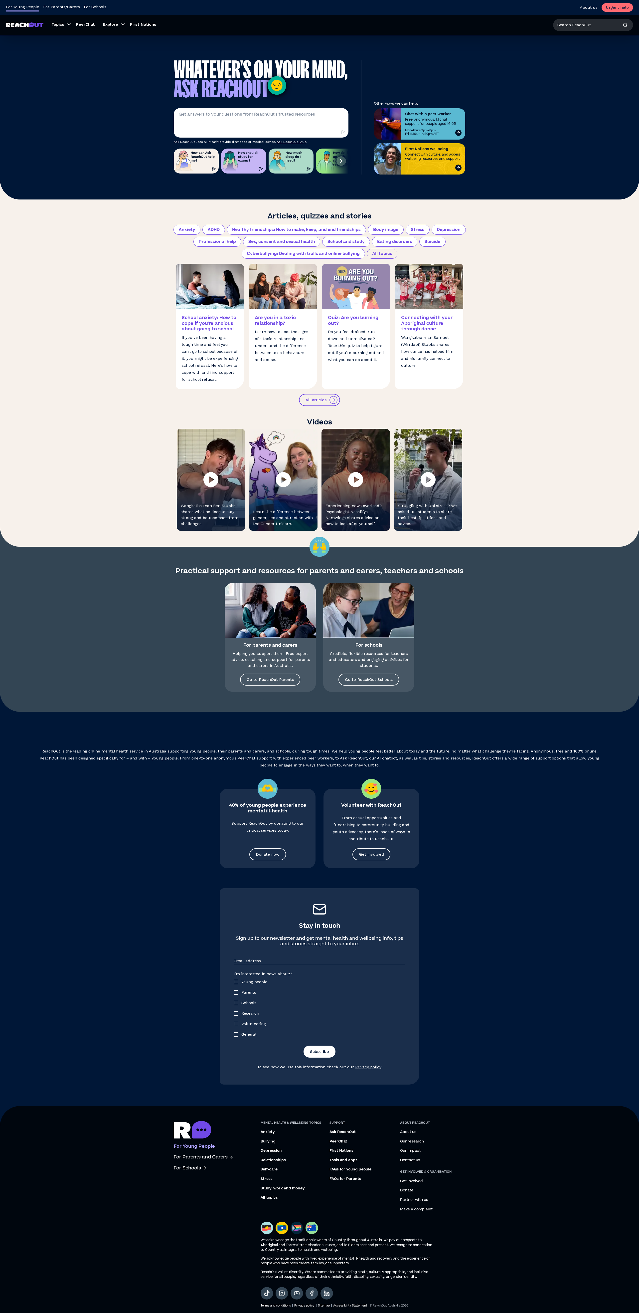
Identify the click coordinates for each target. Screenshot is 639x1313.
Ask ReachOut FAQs (291, 142)
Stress (417, 230)
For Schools (95, 6)
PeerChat (246, 758)
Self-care (269, 1169)
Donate (406, 1190)
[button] (211, 480)
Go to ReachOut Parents (270, 679)
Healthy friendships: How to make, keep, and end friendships (296, 230)
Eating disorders (394, 242)
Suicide (432, 242)
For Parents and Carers (201, 1157)
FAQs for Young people (350, 1169)
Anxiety (187, 230)
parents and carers (246, 751)
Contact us (410, 1160)
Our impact (410, 1150)
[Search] (625, 25)
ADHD (214, 230)
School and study (346, 242)
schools (283, 751)
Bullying (268, 1141)
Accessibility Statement (350, 1306)
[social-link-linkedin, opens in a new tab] (326, 1293)
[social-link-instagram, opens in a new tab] (282, 1293)
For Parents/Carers (61, 6)
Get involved (371, 854)
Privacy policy (368, 1067)
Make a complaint (416, 1209)
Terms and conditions (276, 1306)
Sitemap (324, 1306)
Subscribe (319, 1051)
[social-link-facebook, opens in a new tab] (312, 1293)
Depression (449, 230)
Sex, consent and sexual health (281, 242)
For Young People (22, 6)
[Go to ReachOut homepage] (24, 24)
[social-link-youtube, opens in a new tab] (297, 1293)
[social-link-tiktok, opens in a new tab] (267, 1293)
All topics (382, 254)
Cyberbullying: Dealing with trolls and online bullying (303, 254)
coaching (253, 659)
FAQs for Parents (345, 1178)
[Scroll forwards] (341, 161)
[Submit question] (342, 132)
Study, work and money (283, 1188)
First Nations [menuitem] (143, 24)
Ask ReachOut (353, 758)
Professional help (217, 242)
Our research (412, 1141)
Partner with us (414, 1199)
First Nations (341, 1150)
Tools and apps (343, 1160)
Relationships (273, 1160)
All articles (316, 399)
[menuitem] (59, 25)
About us (589, 7)
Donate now (268, 854)
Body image (385, 230)
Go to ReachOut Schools (369, 679)
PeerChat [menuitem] (85, 24)
